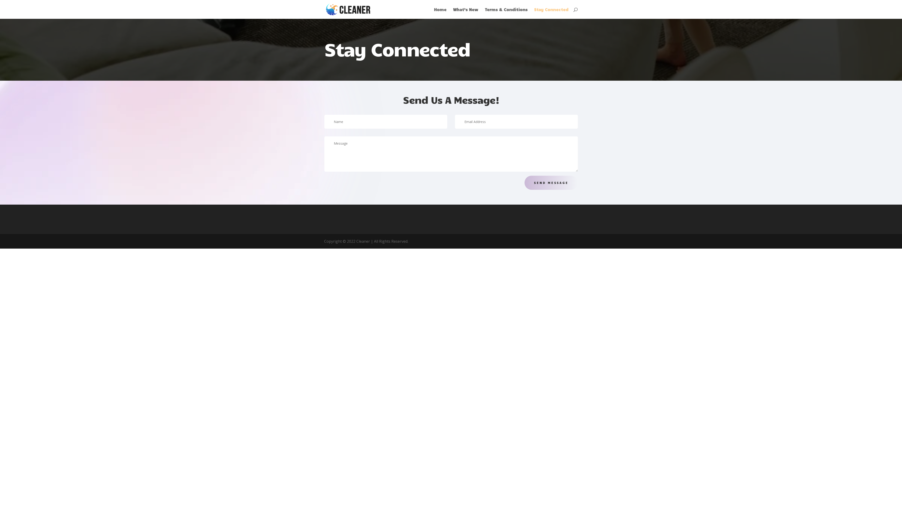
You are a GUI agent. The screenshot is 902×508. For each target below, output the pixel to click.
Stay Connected (551, 10)
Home (440, 10)
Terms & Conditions (506, 10)
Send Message (551, 183)
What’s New (465, 10)
